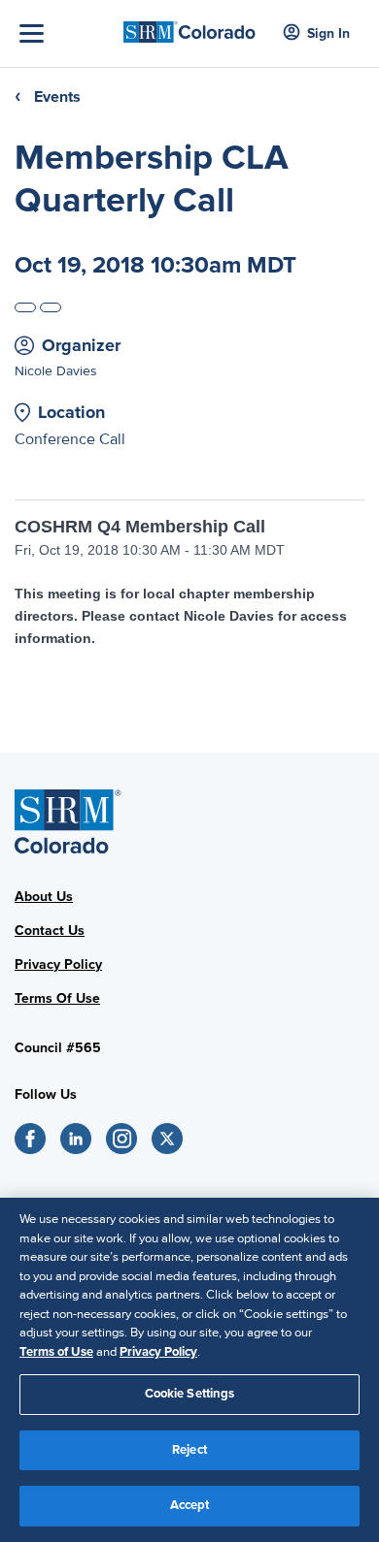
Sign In (328, 33)
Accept (190, 1505)
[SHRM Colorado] (190, 26)
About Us (44, 896)
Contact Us (50, 930)
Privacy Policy (58, 964)
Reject (189, 1450)
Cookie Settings (190, 1393)
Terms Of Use (57, 998)
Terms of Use (56, 1352)
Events (57, 97)
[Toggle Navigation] (66, 33)
